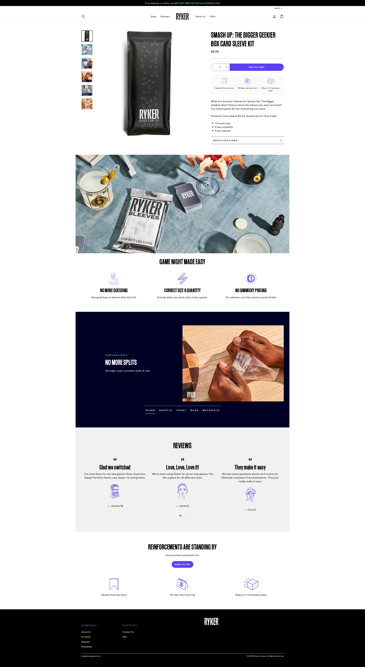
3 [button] (185, 516)
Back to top (182, 564)
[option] (182, 3)
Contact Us (128, 631)
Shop (153, 16)
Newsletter (86, 646)
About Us (200, 16)
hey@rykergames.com (91, 656)
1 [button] (180, 516)
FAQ (124, 636)
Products (86, 636)
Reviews (165, 16)
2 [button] (183, 516)
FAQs (212, 16)
